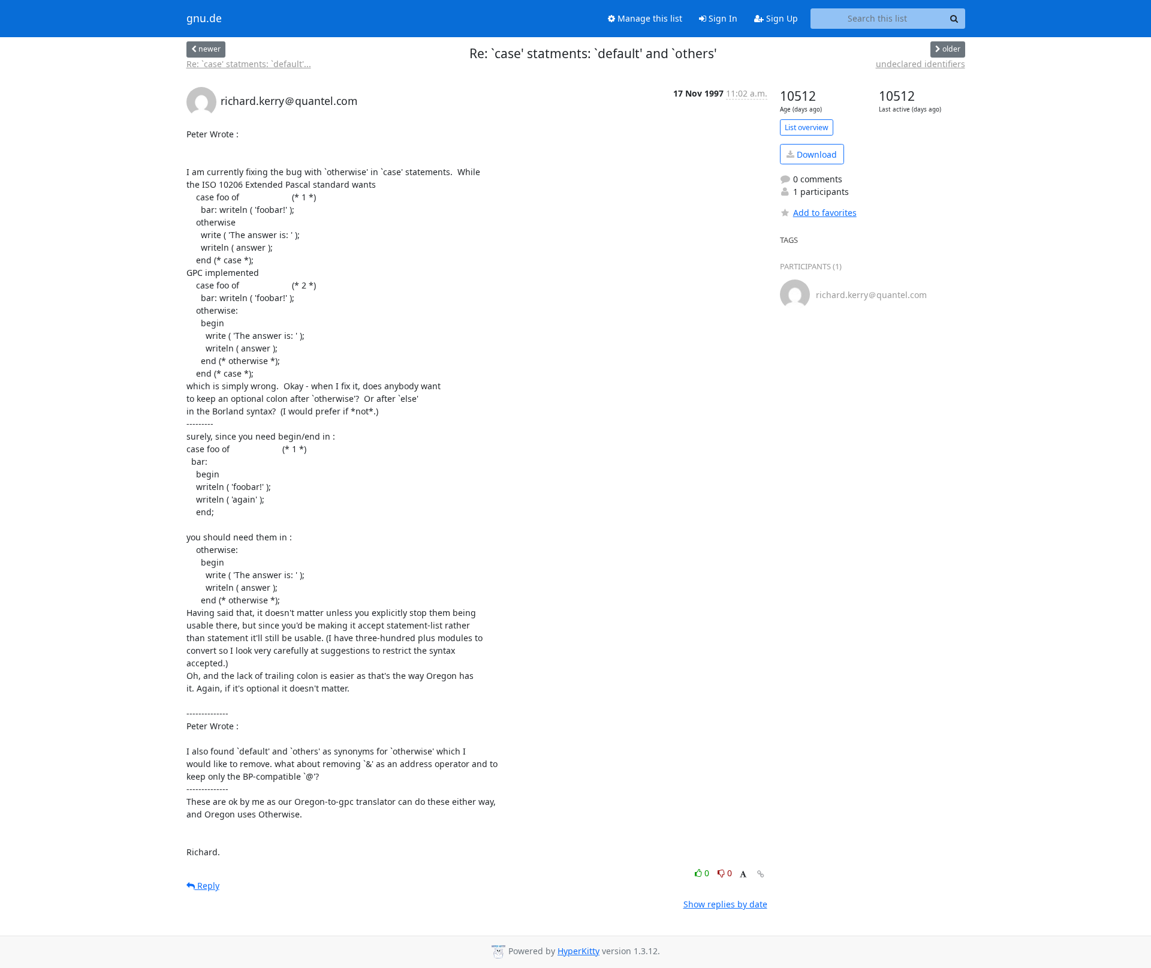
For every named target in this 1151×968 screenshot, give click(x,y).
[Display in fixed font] (743, 875)
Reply (207, 885)
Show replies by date (725, 904)
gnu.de (204, 18)
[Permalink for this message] (760, 874)
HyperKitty (578, 951)
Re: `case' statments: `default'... (248, 64)
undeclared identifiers (920, 64)
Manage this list (648, 18)
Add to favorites (825, 212)
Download (815, 154)
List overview (806, 127)
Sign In (721, 18)
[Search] (954, 18)
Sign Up (781, 18)
